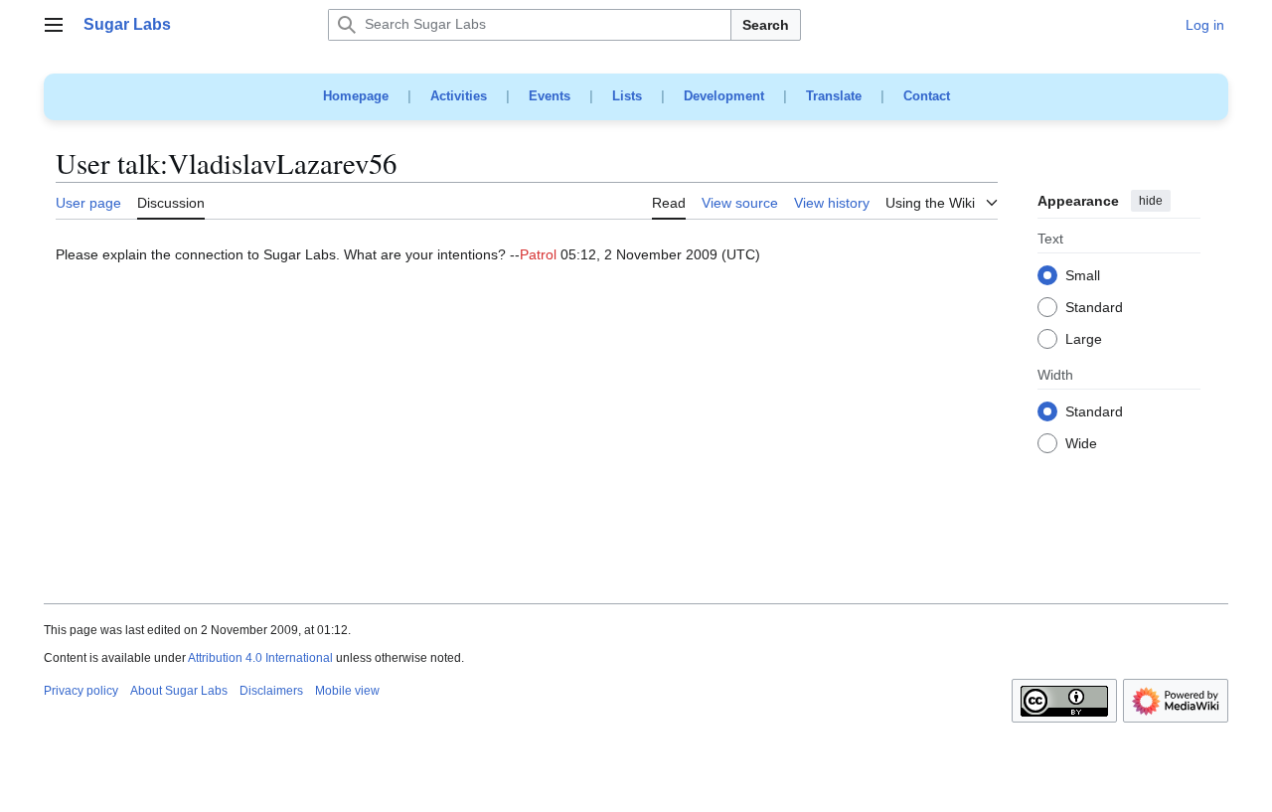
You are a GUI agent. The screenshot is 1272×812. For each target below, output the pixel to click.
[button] (54, 25)
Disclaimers (271, 691)
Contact (926, 95)
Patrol (538, 254)
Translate (834, 95)
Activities (458, 95)
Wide (1081, 444)
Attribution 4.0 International (260, 658)
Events (549, 95)
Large (1083, 340)
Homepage (356, 95)
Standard (1094, 308)
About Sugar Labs (179, 691)
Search (765, 25)
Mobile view (347, 691)
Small (1082, 276)
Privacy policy (81, 691)
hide (1151, 201)
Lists (627, 95)
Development (724, 95)
